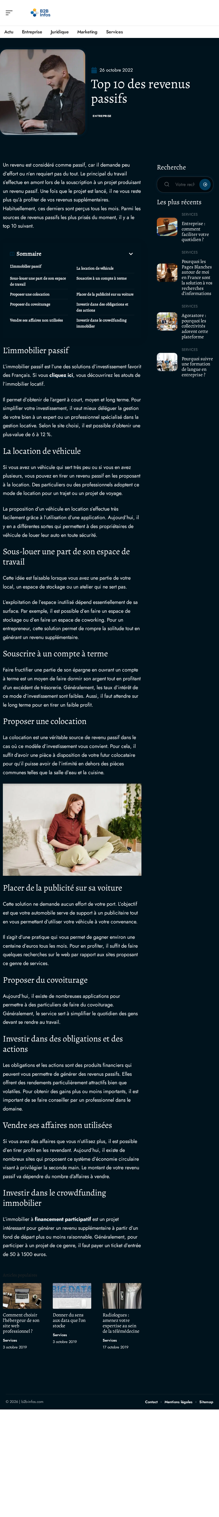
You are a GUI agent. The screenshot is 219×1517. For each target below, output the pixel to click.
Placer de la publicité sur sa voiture (104, 294)
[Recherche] (209, 13)
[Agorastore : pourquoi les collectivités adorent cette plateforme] (167, 321)
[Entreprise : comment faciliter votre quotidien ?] (167, 227)
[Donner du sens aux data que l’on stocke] (72, 1295)
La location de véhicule (94, 268)
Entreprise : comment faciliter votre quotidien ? (195, 231)
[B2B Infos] (41, 13)
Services (10, 1340)
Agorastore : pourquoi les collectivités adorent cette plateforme (195, 326)
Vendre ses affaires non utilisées (36, 320)
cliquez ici (61, 375)
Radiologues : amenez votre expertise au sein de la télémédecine (121, 1323)
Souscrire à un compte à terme (101, 278)
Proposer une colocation (30, 294)
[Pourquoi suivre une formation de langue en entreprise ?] (167, 362)
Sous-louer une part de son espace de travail (38, 281)
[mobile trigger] (10, 13)
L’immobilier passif (25, 266)
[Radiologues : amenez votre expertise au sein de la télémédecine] (122, 1295)
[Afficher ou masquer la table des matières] (87, 253)
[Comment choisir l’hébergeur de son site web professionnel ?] (22, 1295)
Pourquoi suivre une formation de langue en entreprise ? (197, 366)
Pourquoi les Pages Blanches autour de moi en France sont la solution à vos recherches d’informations (197, 277)
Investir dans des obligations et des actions (102, 307)
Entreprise (102, 116)
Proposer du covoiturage (30, 304)
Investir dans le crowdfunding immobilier (101, 323)
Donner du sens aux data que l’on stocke (69, 1320)
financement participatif (63, 1219)
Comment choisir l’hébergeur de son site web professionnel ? (21, 1323)
